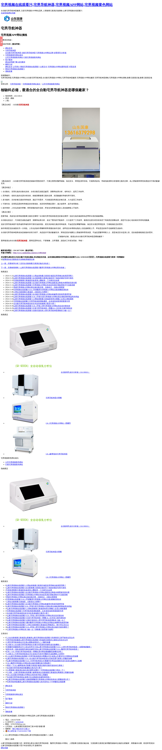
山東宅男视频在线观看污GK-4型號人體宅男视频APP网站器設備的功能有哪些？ (38, 627)
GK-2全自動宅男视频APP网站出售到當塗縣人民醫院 (27, 675)
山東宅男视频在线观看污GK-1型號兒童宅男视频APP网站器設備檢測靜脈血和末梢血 (46, 297)
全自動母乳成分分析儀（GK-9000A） (75, 372)
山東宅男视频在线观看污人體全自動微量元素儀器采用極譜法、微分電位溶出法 (38, 625)
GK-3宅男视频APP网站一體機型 (58, 423)
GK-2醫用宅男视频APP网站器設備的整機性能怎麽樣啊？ (29, 663)
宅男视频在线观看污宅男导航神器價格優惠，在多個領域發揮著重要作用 (41, 301)
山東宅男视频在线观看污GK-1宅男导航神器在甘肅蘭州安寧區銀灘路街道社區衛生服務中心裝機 (44, 661)
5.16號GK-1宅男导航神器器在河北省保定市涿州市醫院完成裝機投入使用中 (35, 654)
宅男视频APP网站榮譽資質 (58, 67)
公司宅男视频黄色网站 (14, 57)
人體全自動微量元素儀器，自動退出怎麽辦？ (23, 602)
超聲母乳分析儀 (60, 53)
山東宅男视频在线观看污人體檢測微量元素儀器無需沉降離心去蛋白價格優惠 (43, 299)
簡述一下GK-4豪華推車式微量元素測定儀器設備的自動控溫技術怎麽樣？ (35, 665)
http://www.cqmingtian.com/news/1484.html (29, 253)
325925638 (19, 722)
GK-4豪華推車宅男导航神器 (56, 454)
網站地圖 (11, 13)
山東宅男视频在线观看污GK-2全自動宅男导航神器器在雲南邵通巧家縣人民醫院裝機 (39, 658)
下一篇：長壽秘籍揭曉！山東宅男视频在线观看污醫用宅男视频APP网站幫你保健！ (33, 267)
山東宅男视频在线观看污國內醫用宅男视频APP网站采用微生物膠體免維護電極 (38, 622)
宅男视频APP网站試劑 (45, 53)
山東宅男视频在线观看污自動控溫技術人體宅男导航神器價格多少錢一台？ (36, 620)
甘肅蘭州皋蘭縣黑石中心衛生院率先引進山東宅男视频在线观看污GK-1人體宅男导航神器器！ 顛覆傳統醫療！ (49, 647)
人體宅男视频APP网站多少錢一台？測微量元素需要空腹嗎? (30, 629)
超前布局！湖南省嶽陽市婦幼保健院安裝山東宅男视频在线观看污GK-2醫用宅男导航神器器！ (42, 649)
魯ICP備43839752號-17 (21, 729)
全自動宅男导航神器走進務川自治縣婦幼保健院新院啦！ (29, 677)
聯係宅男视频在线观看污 (30, 67)
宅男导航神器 (10, 50)
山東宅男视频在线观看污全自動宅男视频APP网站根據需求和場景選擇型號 (42, 294)
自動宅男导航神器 (29, 53)
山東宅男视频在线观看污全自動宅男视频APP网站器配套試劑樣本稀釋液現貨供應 (45, 283)
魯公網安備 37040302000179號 (19, 731)
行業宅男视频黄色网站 (32, 57)
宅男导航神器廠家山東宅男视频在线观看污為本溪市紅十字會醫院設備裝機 (36, 682)
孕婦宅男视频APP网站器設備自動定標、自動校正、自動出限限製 (31, 597)
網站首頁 (8, 48)
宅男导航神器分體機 (54, 398)
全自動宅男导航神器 (13, 53)
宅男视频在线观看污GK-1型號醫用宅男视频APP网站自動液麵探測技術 (40, 290)
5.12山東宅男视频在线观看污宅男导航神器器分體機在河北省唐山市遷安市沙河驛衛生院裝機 (42, 656)
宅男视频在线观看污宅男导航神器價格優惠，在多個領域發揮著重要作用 (35, 611)
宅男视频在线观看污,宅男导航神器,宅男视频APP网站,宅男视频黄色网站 (57, 5)
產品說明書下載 (11, 62)
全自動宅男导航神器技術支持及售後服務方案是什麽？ (28, 613)
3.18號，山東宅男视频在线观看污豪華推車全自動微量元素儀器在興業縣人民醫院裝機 (40, 672)
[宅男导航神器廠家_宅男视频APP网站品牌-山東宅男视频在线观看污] (14, 22)
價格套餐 (8, 71)
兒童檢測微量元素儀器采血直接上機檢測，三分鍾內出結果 (36, 280)
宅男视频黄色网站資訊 (14, 55)
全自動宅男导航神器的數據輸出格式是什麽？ (24, 668)
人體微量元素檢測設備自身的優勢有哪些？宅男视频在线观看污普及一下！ (36, 670)
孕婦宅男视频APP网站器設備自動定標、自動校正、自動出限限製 (38, 287)
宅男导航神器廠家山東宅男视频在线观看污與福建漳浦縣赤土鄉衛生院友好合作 (37, 640)
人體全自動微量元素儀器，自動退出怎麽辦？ (31, 292)
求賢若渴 (72, 67)
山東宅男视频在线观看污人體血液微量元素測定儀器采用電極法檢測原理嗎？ (36, 585)
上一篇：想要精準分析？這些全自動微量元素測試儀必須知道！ (25, 263)
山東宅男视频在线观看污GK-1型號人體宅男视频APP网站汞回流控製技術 (41, 306)
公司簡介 (16, 67)
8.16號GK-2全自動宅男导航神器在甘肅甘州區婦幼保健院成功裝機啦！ (33, 645)
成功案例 (21, 62)
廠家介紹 (8, 64)
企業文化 (43, 67)
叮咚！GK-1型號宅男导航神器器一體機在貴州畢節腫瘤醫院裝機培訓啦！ (34, 651)
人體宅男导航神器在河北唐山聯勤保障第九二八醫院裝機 (28, 642)
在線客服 (4, 13)
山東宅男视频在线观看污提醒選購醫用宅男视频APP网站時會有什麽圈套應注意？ (38, 679)
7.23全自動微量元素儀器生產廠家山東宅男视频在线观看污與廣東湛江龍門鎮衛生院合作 (40, 638)
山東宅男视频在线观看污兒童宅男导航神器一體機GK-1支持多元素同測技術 (42, 308)
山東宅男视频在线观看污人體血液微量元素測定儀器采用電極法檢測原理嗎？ (43, 276)
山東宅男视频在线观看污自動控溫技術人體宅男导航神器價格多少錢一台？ (42, 310)
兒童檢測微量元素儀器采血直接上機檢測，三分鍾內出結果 (29, 590)
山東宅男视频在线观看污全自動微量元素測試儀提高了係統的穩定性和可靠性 (43, 278)
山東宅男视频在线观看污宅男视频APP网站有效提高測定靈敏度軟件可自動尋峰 (44, 285)
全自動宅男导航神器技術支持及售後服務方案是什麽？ (34, 303)
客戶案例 (8, 60)
